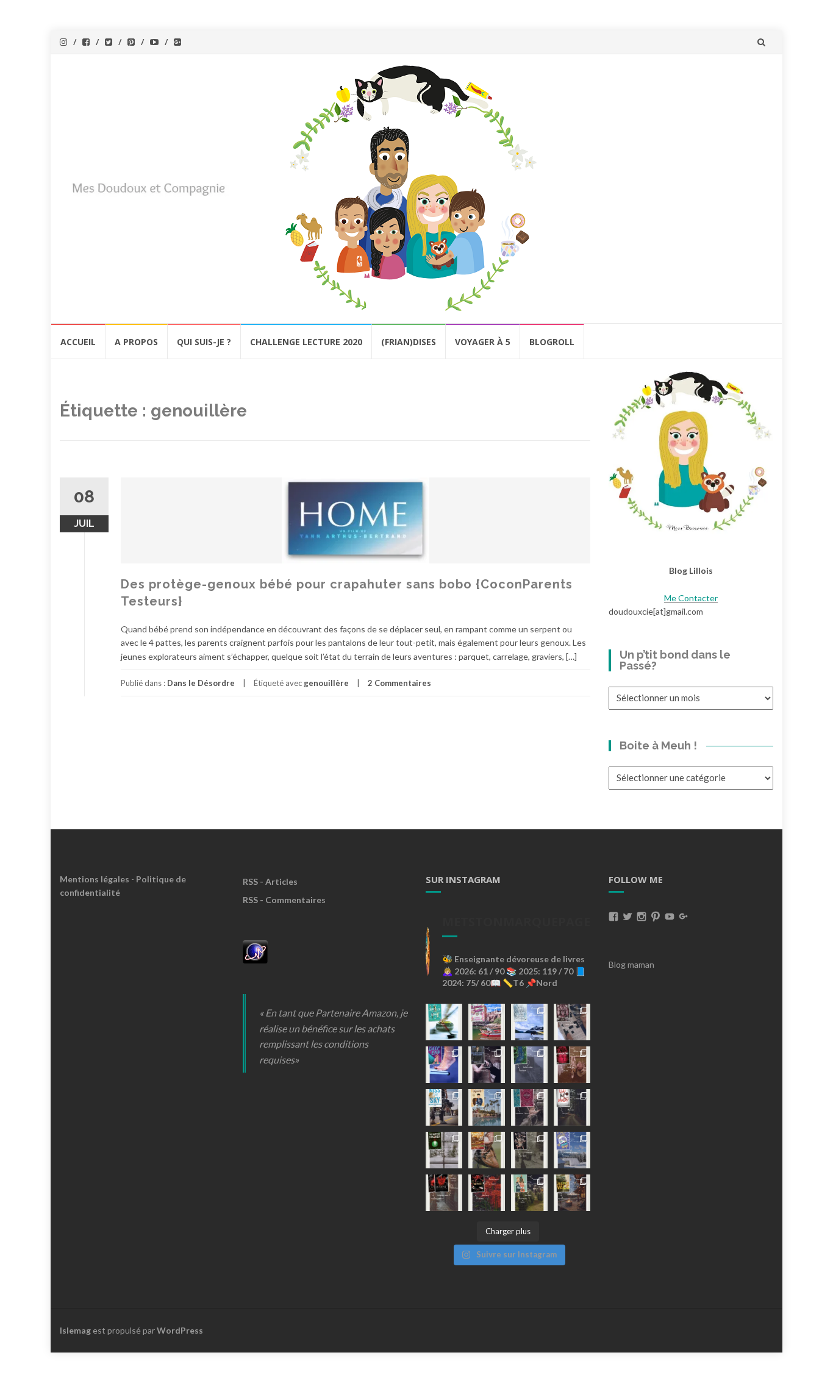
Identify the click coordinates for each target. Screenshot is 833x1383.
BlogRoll (551, 342)
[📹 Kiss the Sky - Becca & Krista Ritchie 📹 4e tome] (444, 1107)
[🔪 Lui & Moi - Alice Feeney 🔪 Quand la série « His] (572, 1107)
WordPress (180, 1330)
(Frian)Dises (408, 342)
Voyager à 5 (482, 342)
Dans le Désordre (201, 683)
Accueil (78, 342)
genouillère (326, 683)
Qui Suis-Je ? (204, 342)
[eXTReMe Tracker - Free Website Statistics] (255, 951)
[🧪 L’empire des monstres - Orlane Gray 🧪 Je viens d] (444, 1192)
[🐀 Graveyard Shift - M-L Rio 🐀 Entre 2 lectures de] (529, 1150)
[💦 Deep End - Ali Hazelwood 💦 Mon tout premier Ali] (444, 1064)
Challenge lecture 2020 (306, 342)
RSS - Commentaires (284, 900)
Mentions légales (94, 879)
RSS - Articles (270, 881)
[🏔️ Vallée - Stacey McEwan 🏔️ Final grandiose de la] (529, 1064)
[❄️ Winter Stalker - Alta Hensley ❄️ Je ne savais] (444, 1150)
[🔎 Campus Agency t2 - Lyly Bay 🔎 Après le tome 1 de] (486, 1107)
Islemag (75, 1330)
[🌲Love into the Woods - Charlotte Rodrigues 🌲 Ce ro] (529, 1022)
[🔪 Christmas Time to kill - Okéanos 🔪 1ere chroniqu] (486, 1192)
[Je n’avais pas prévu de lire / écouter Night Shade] (572, 1022)
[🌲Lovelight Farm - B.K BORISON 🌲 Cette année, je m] (529, 1192)
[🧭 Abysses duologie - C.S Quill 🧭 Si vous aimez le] (529, 1107)
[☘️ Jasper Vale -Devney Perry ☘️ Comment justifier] (572, 1192)
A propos (136, 342)
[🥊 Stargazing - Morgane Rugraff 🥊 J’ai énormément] (572, 1064)
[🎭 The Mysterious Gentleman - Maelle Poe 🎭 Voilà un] (486, 1064)
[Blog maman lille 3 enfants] (691, 450)
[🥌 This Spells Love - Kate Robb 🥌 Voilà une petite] (444, 1022)
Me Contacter (691, 598)
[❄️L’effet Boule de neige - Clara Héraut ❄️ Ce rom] (572, 1150)
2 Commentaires (399, 683)
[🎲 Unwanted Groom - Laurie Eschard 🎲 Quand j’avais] (486, 1022)
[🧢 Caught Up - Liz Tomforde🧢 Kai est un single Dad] (486, 1150)
